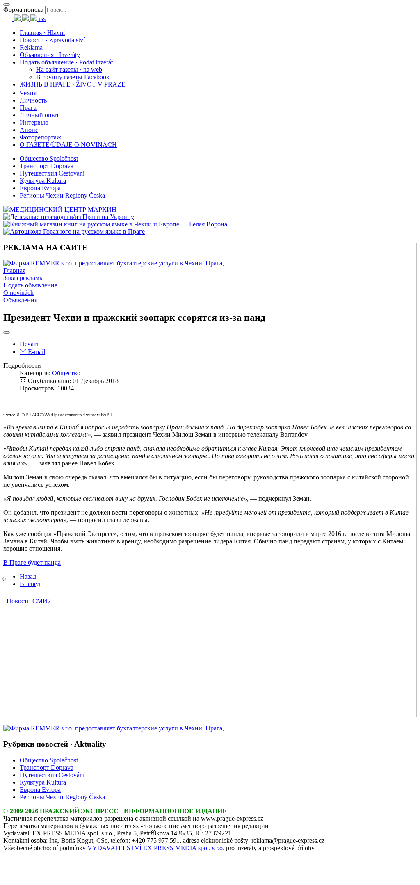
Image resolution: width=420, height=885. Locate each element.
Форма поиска (23, 9)
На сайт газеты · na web (69, 69)
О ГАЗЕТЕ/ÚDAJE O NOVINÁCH (68, 144)
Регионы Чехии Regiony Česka (62, 195)
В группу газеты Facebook (73, 76)
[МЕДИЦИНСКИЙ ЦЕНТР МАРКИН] (59, 209)
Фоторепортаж (40, 137)
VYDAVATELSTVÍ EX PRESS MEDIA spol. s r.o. (155, 847)
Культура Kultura (43, 180)
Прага (28, 107)
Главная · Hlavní (42, 32)
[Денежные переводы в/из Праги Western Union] (68, 216)
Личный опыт (39, 115)
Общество (66, 373)
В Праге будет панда (32, 562)
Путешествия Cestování (52, 173)
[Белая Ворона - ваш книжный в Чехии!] (115, 224)
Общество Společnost (49, 158)
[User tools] (6, 332)
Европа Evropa (40, 188)
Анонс (29, 129)
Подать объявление (30, 285)
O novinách (18, 292)
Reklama (31, 47)
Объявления (20, 300)
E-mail (35, 351)
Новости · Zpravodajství (52, 39)
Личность (33, 100)
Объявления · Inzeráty (50, 54)
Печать (29, 343)
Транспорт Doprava (46, 165)
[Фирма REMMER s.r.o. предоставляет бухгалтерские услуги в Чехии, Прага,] (113, 263)
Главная (14, 270)
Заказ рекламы (23, 277)
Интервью (34, 122)
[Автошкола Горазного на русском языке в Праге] (74, 231)
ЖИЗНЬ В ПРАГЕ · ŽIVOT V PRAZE (73, 84)
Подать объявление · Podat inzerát (66, 62)
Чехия (28, 92)
